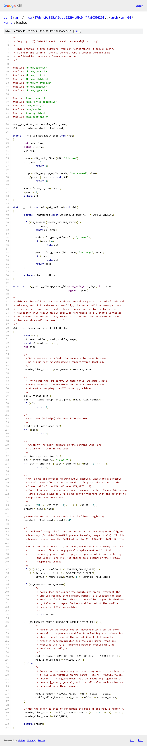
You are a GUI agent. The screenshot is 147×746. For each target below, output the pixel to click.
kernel (8, 22)
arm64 (126, 17)
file (77, 31)
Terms (41, 740)
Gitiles (21, 740)
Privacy (31, 740)
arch (114, 17)
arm (18, 17)
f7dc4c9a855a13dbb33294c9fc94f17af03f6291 (69, 17)
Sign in (139, 5)
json (140, 740)
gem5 (8, 17)
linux (28, 17)
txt (132, 740)
